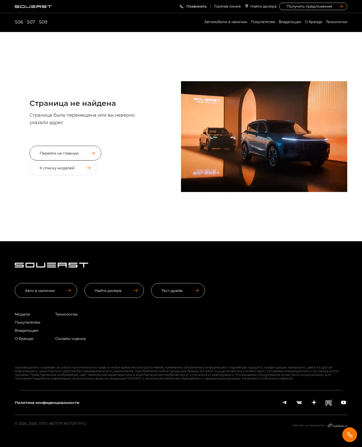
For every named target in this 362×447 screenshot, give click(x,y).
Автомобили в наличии (225, 21)
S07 (31, 22)
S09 (43, 22)
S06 (19, 22)
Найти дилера (263, 6)
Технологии (336, 21)
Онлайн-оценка (70, 338)
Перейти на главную (59, 153)
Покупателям (263, 21)
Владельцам (290, 21)
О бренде (313, 21)
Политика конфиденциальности (47, 402)
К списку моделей (57, 167)
